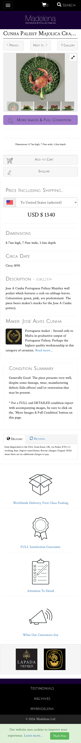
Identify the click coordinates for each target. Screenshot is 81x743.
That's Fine (59, 736)
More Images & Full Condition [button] (44, 120)
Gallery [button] (69, 45)
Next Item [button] (40, 45)
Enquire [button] (44, 171)
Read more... (43, 350)
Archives (42, 699)
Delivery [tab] (16, 439)
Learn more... (33, 735)
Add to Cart (44, 159)
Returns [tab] (39, 439)
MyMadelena (42, 709)
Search (68, 5)
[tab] (40, 487)
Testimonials (42, 688)
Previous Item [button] (16, 45)
